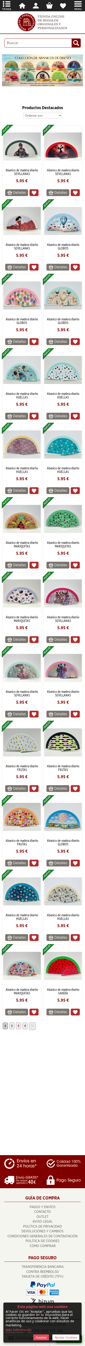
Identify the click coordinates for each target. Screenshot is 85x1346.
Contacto (42, 1212)
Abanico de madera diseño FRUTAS (22, 768)
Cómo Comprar (43, 1246)
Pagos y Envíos (43, 1207)
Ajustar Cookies (66, 1337)
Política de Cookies (42, 1241)
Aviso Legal (42, 1221)
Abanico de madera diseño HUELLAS (22, 395)
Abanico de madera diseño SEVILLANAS (22, 172)
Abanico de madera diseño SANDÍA (63, 991)
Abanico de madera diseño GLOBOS (63, 246)
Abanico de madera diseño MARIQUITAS (22, 544)
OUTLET (42, 1217)
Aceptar (41, 1337)
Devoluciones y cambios (42, 1231)
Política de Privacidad (42, 1226)
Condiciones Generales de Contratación (42, 1236)
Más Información (19, 1330)
